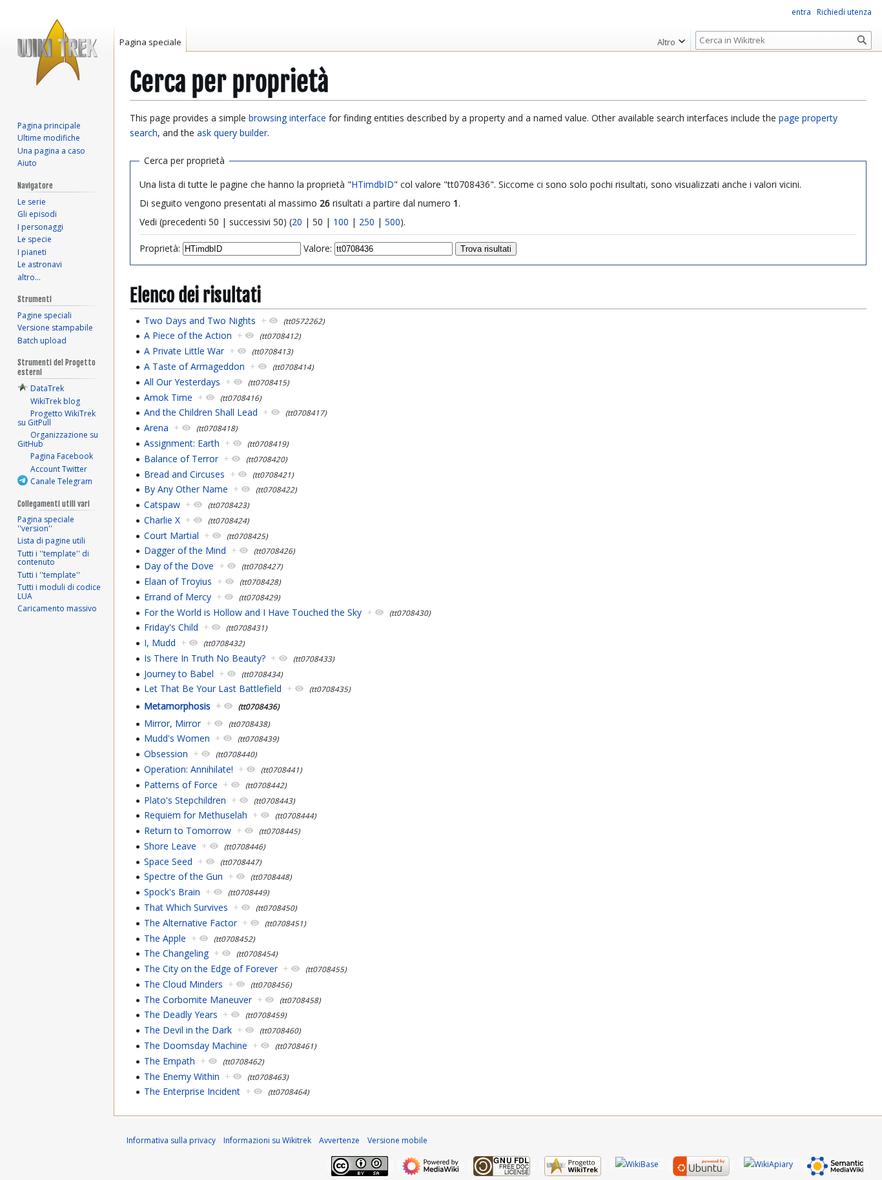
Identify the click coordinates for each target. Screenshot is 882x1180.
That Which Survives (186, 907)
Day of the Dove (179, 566)
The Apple (165, 938)
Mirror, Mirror (172, 723)
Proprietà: (159, 248)
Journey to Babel (179, 673)
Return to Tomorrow (187, 830)
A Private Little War (184, 351)
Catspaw (162, 504)
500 (392, 222)
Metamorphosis (177, 706)
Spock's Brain (172, 892)
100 (341, 222)
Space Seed (168, 861)
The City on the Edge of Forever (211, 968)
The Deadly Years (181, 1014)
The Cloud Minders (183, 984)
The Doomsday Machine (195, 1045)
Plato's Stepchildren (185, 800)
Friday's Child (171, 627)
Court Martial (171, 535)
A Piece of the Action (188, 335)
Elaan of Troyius (178, 581)
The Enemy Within (182, 1076)
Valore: (317, 248)
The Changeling (176, 953)
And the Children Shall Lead (201, 412)
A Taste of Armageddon (194, 366)
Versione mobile (397, 1140)
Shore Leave (170, 846)
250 (366, 222)
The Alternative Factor (190, 923)
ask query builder (232, 133)
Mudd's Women (177, 738)
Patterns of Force (181, 784)
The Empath (169, 1061)
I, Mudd (160, 642)
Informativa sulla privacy (171, 1140)
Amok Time (168, 397)
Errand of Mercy (177, 597)
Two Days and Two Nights (200, 320)
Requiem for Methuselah (195, 815)
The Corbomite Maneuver (198, 999)
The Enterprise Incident (192, 1091)
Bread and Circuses (184, 474)
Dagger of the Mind (185, 550)
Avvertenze (339, 1140)
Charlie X (162, 520)
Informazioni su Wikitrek (267, 1140)
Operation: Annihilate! (188, 769)
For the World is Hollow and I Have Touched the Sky (253, 612)
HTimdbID (372, 184)
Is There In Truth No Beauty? (204, 658)
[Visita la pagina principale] (56, 51)
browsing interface (287, 118)
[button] (671, 39)
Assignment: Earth (182, 443)
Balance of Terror (181, 459)
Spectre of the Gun (183, 876)
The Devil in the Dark (188, 1030)
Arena (156, 428)
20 (297, 222)
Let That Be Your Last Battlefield (213, 688)
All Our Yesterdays (182, 382)
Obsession (166, 754)
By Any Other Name (186, 489)
